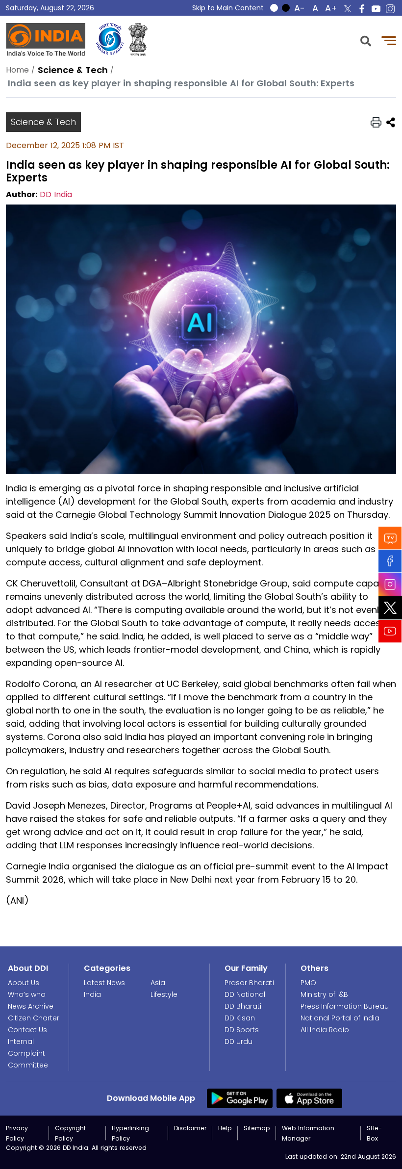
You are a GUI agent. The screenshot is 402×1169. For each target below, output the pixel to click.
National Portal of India (340, 1018)
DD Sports (242, 1030)
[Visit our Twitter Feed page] (390, 608)
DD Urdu (238, 1041)
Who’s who (27, 994)
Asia (158, 983)
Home (17, 70)
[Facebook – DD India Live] (362, 9)
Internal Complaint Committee (28, 1053)
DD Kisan (240, 1018)
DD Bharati (243, 1006)
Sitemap (257, 1128)
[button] (365, 40)
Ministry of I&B (324, 994)
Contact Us (27, 1030)
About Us (23, 983)
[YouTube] (390, 631)
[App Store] (309, 1098)
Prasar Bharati (249, 983)
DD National (245, 994)
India (92, 994)
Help (225, 1128)
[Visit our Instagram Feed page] (390, 584)
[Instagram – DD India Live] (390, 9)
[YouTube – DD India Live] (376, 9)
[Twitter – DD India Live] (347, 9)
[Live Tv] (390, 538)
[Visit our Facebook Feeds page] (390, 561)
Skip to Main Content (228, 8)
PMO (308, 983)
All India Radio (325, 1030)
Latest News (104, 983)
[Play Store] (240, 1098)
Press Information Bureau (345, 1006)
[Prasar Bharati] (110, 39)
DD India (56, 194)
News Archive (30, 1006)
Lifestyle (164, 994)
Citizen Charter (33, 1018)
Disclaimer (190, 1128)
